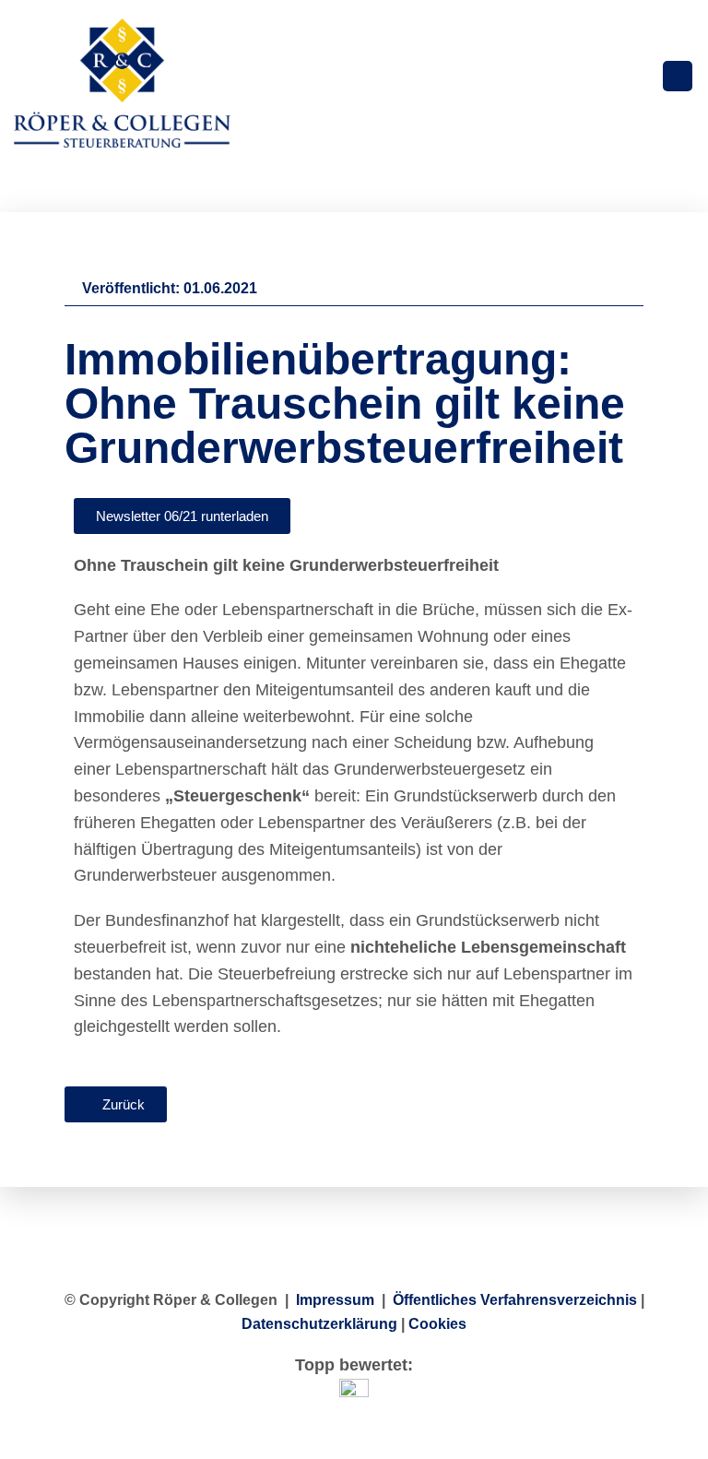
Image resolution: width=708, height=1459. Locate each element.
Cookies (437, 1324)
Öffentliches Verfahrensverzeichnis (515, 1300)
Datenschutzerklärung (319, 1324)
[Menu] (677, 76)
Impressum (335, 1300)
